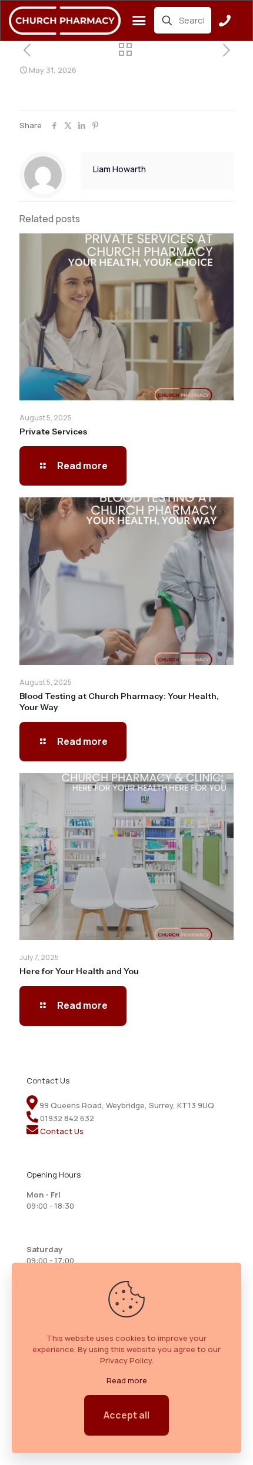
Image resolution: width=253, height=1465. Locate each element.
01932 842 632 (67, 1118)
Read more (126, 1380)
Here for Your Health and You (79, 971)
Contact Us (62, 1131)
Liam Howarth (119, 169)
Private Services (53, 431)
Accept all (126, 1415)
